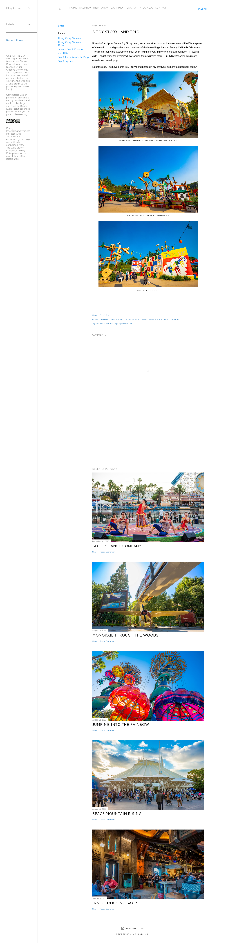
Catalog (148, 7)
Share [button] (61, 25)
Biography (134, 7)
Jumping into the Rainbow (120, 724)
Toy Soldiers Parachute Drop (73, 57)
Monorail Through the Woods (125, 635)
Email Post (105, 315)
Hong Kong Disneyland (70, 38)
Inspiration (101, 7)
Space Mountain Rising (117, 813)
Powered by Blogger (135, 928)
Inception (85, 7)
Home (73, 7)
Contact (160, 7)
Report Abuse (15, 40)
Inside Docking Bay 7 (114, 902)
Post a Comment (107, 552)
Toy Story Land (66, 61)
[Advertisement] (148, 438)
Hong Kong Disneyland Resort (133, 319)
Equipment (117, 7)
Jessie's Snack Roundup (71, 49)
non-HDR (63, 53)
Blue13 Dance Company (116, 545)
